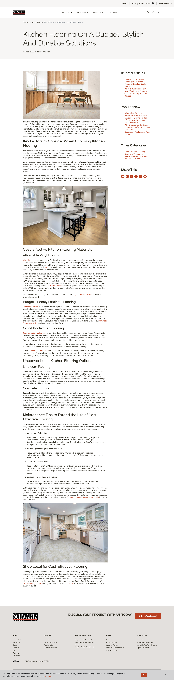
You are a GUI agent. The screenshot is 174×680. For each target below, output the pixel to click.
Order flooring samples (33, 583)
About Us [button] (97, 12)
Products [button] (66, 12)
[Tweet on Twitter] (140, 176)
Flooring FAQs (48, 645)
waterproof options (55, 286)
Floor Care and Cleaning (134, 152)
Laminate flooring (30, 307)
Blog (38, 22)
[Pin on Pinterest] (131, 176)
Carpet (15, 645)
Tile (14, 650)
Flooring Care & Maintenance (84, 647)
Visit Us (123, 3)
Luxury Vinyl (17, 640)
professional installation (38, 351)
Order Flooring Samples (145, 642)
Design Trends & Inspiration (136, 156)
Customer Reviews (112, 645)
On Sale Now (17, 655)
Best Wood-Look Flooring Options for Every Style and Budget (136, 93)
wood (47, 267)
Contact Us (113, 12)
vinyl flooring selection (82, 294)
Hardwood (16, 642)
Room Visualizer (49, 640)
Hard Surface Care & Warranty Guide (85, 643)
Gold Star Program (112, 650)
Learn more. (47, 676)
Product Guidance (132, 159)
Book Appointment (149, 616)
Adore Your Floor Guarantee (115, 648)
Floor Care (16, 653)
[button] (148, 12)
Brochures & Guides (50, 648)
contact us (69, 583)
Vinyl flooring (28, 260)
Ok (144, 675)
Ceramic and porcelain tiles (34, 333)
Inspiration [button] (81, 12)
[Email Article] (122, 176)
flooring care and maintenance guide (83, 497)
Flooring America (28, 22)
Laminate (16, 648)
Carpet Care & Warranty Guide (85, 640)
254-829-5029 (165, 3)
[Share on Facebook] (136, 176)
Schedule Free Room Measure (147, 645)
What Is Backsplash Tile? (135, 89)
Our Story (109, 640)
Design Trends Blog (50, 642)
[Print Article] (127, 176)
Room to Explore (111, 642)
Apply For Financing (143, 648)
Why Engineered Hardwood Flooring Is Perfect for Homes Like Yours (137, 127)
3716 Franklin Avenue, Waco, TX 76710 (37, 661)
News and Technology (134, 154)
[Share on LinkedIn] (145, 176)
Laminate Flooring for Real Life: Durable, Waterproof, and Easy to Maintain (137, 120)
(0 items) (159, 12)
